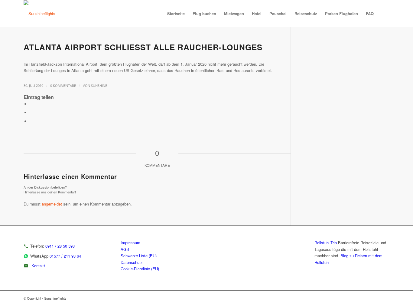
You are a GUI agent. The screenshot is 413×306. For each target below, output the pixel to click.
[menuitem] (176, 13)
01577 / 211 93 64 (65, 256)
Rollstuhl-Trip (325, 242)
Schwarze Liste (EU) (139, 255)
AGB (125, 249)
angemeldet (52, 204)
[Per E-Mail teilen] (31, 121)
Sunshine (99, 86)
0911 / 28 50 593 (60, 246)
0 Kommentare (63, 86)
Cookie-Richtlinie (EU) (140, 268)
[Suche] (383, 13)
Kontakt (38, 265)
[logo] (39, 13)
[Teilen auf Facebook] (31, 104)
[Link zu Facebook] (384, 298)
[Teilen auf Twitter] (31, 112)
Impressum (130, 242)
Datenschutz (132, 262)
